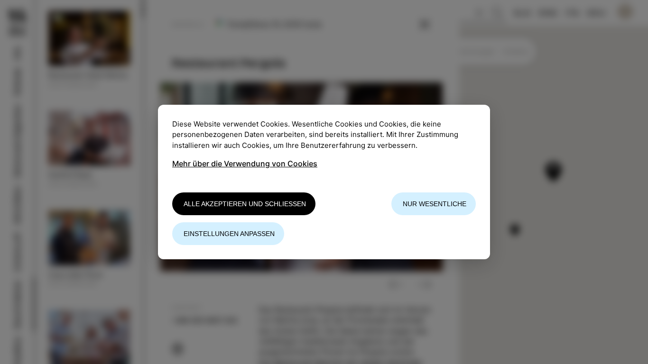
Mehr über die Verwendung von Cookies (244, 163)
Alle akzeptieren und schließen (245, 204)
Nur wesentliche (434, 204)
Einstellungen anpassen (229, 233)
